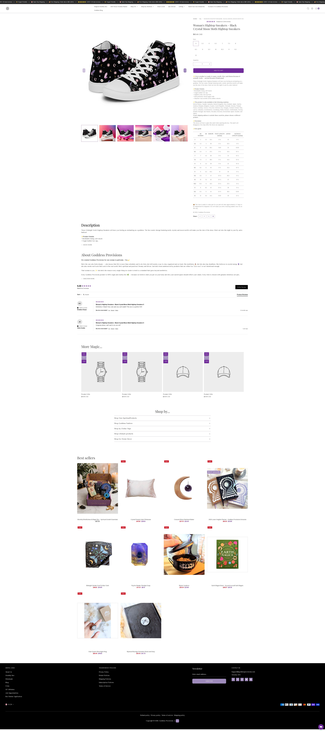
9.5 (209, 49)
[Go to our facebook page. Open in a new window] (233, 679)
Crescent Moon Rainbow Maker (184, 519)
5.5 (203, 43)
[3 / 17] (125, 133)
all (200, 18)
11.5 (236, 49)
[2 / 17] (107, 133)
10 (215, 49)
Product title (85, 394)
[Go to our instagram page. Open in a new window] (237, 679)
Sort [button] (78, 294)
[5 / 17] (161, 133)
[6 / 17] (179, 133)
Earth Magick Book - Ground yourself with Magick (227, 585)
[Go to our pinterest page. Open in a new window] (251, 679)
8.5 (196, 49)
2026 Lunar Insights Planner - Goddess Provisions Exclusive (227, 519)
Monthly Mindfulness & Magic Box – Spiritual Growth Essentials (97, 519)
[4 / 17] (143, 133)
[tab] (242, 295)
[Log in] (312, 8)
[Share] (200, 216)
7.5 (229, 43)
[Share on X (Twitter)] (208, 216)
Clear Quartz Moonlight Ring (97, 652)
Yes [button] (109, 310)
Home (195, 18)
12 (196, 55)
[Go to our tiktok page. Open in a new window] (242, 679)
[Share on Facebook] (204, 216)
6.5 (216, 43)
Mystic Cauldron (184, 585)
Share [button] (116, 310)
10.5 (222, 49)
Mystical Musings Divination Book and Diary (141, 652)
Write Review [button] (241, 287)
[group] (86, 285)
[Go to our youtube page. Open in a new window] (246, 679)
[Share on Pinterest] (213, 216)
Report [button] (112, 310)
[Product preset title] (101, 372)
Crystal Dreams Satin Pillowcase (141, 519)
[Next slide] (185, 70)
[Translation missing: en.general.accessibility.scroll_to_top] (177, 721)
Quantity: (196, 60)
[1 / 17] (89, 133)
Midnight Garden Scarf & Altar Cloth (97, 585)
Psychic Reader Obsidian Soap (140, 585)
